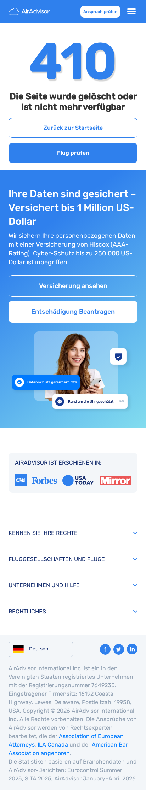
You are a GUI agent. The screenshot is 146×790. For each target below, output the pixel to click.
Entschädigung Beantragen (73, 312)
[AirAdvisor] (30, 12)
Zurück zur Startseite (73, 127)
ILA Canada (53, 744)
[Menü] (131, 12)
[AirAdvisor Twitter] (118, 649)
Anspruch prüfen (100, 11)
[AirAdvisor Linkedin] (132, 649)
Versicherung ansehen (73, 286)
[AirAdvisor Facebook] (105, 649)
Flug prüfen (73, 152)
